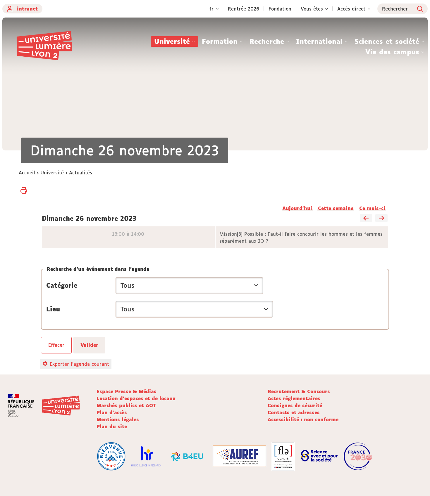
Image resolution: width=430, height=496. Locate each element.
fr (211, 9)
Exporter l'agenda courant (79, 364)
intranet (27, 9)
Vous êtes (312, 9)
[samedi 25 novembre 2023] (366, 218)
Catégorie (61, 285)
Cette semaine (335, 208)
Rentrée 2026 (243, 9)
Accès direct (351, 9)
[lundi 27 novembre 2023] (381, 218)
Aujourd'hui (297, 208)
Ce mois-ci (372, 208)
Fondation (280, 9)
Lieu (53, 309)
